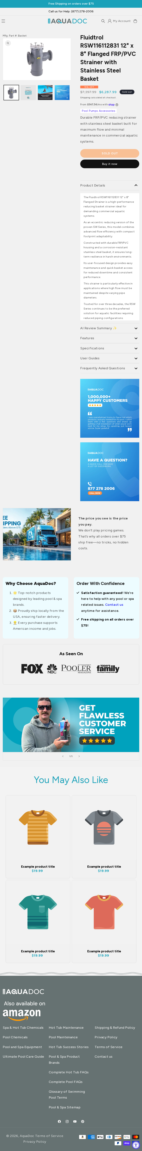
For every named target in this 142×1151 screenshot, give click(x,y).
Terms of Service (109, 1047)
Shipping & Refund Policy (115, 1028)
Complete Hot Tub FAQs (69, 1072)
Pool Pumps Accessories (98, 111)
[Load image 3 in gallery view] (28, 92)
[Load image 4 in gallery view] (62, 92)
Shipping (85, 97)
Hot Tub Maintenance (66, 1028)
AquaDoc (27, 1136)
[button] (103, 21)
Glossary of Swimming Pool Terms (67, 1095)
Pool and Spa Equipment (22, 1047)
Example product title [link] (38, 867)
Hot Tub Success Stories (69, 1047)
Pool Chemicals (15, 1037)
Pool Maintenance (63, 1037)
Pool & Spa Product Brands (64, 1059)
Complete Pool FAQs (66, 1082)
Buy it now (109, 164)
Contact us (114, 605)
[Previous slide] (63, 756)
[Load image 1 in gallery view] (11, 92)
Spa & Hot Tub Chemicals (23, 1028)
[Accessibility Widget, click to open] (136, 1145)
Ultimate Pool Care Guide (23, 1057)
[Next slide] (79, 756)
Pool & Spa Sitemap (65, 1107)
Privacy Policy (106, 1037)
